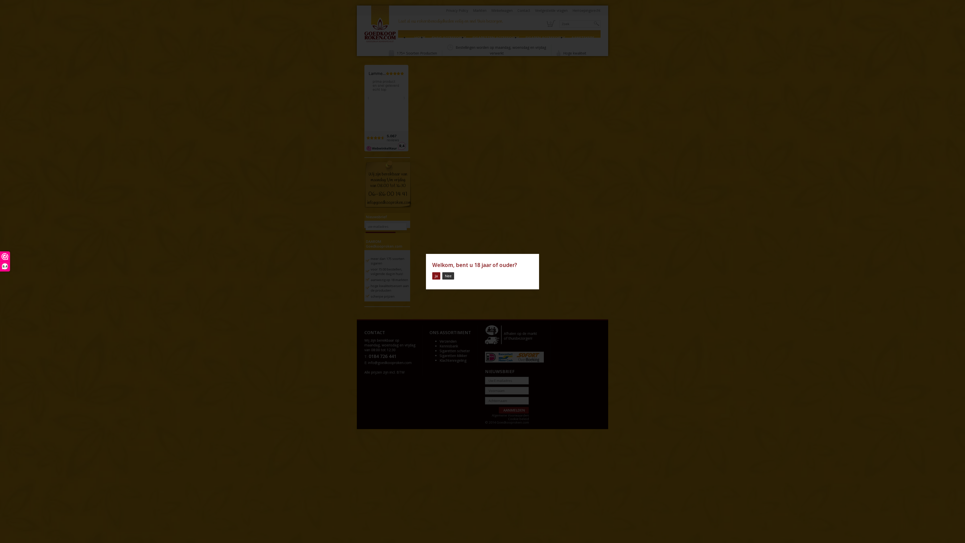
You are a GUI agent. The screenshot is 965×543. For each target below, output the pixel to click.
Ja (436, 276)
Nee (448, 276)
